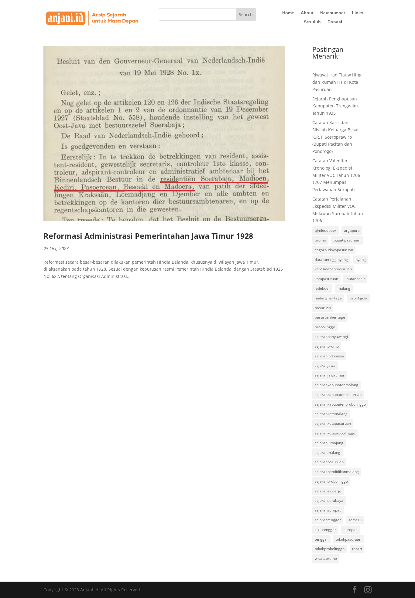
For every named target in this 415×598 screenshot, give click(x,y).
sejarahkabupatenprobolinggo (340, 404)
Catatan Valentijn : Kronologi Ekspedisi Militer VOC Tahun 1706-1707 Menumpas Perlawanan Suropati (337, 175)
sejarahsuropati (328, 510)
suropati (351, 529)
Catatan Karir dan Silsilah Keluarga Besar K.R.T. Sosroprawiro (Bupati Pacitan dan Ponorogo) (335, 137)
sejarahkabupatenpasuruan (338, 394)
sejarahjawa (325, 365)
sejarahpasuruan (329, 462)
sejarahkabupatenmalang (336, 384)
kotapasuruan (326, 278)
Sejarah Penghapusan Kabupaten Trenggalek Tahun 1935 (335, 106)
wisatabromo (326, 558)
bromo (320, 240)
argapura (352, 230)
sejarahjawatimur (330, 375)
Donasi (335, 22)
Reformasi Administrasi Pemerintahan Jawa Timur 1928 (148, 236)
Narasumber (332, 13)
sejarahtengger (328, 519)
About (307, 13)
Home (288, 13)
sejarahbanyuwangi (331, 336)
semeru (355, 519)
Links (357, 13)
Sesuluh (312, 22)
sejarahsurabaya (329, 500)
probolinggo (325, 326)
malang (344, 288)
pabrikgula (358, 298)
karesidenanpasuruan (333, 269)
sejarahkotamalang (331, 413)
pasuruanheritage (330, 317)
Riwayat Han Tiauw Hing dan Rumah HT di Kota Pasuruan (337, 82)
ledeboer (322, 288)
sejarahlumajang (329, 442)
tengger (321, 539)
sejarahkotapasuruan (333, 423)
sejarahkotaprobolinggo (335, 433)
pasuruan (323, 307)
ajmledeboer (325, 230)
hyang (360, 259)
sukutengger (325, 529)
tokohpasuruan (348, 539)
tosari (357, 548)
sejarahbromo (327, 346)
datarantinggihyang (331, 259)
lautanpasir (355, 278)
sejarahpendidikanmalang (337, 471)
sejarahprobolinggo (331, 481)
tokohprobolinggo (330, 548)
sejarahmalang (327, 452)
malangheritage (328, 298)
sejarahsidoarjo (328, 491)
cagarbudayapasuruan (334, 249)
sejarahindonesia (329, 356)
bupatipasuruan (347, 240)
